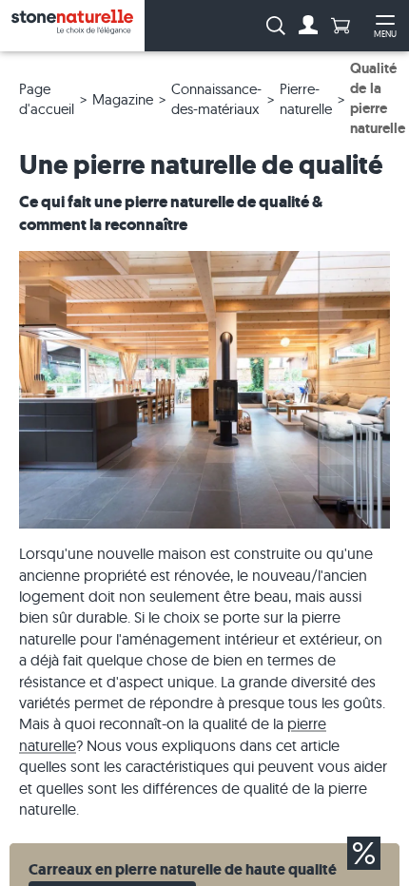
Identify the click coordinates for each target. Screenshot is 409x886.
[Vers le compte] (308, 25)
